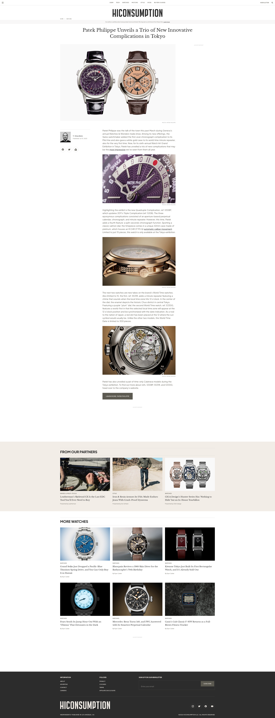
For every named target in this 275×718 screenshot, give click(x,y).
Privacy (102, 681)
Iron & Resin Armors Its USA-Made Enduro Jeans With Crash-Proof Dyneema (135, 498)
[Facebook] (205, 706)
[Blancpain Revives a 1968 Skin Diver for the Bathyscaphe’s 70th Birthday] (137, 544)
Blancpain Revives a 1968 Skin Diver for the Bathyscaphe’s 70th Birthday (135, 568)
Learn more (166, 22)
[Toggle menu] (2, 2)
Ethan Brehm (79, 136)
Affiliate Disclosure (107, 690)
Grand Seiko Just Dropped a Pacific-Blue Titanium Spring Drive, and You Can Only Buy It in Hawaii (84, 569)
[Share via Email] (75, 149)
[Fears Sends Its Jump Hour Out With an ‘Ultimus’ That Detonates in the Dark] (85, 599)
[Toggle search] (272, 2)
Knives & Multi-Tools (68, 493)
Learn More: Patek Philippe (117, 396)
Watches (125, 2)
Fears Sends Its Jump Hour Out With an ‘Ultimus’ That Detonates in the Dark (80, 623)
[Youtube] (212, 706)
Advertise (64, 684)
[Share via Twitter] (69, 149)
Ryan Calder (65, 576)
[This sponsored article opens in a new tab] (85, 474)
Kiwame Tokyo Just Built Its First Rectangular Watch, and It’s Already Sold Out (188, 568)
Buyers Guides (159, 2)
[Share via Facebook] (63, 149)
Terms (101, 687)
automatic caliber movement (158, 229)
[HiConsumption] (137, 13)
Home (61, 18)
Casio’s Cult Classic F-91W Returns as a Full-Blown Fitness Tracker (188, 623)
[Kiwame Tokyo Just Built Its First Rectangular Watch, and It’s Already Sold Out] (190, 544)
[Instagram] (193, 706)
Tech (118, 2)
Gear (111, 2)
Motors (135, 2)
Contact (63, 687)
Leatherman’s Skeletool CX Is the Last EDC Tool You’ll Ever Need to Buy (82, 498)
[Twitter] (199, 706)
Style (143, 2)
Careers (63, 690)
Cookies (102, 684)
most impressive (117, 149)
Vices (149, 2)
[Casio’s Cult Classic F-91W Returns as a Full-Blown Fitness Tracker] (190, 599)
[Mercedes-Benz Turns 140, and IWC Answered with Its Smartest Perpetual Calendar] (137, 599)
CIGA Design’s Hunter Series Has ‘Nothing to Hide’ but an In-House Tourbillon (188, 498)
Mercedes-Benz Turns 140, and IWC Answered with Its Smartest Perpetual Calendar (137, 623)
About (62, 681)
